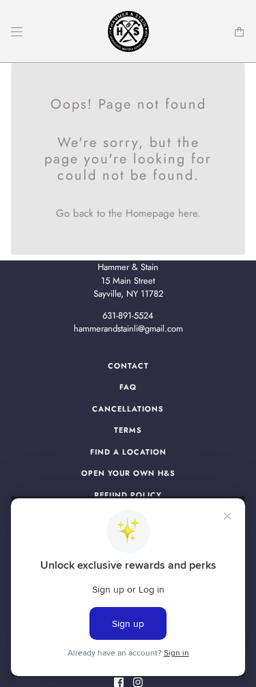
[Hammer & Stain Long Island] (128, 31)
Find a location (128, 451)
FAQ (128, 386)
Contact (128, 365)
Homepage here (161, 213)
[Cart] (239, 32)
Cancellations (128, 408)
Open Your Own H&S (128, 473)
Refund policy (128, 494)
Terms (128, 430)
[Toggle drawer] (17, 31)
